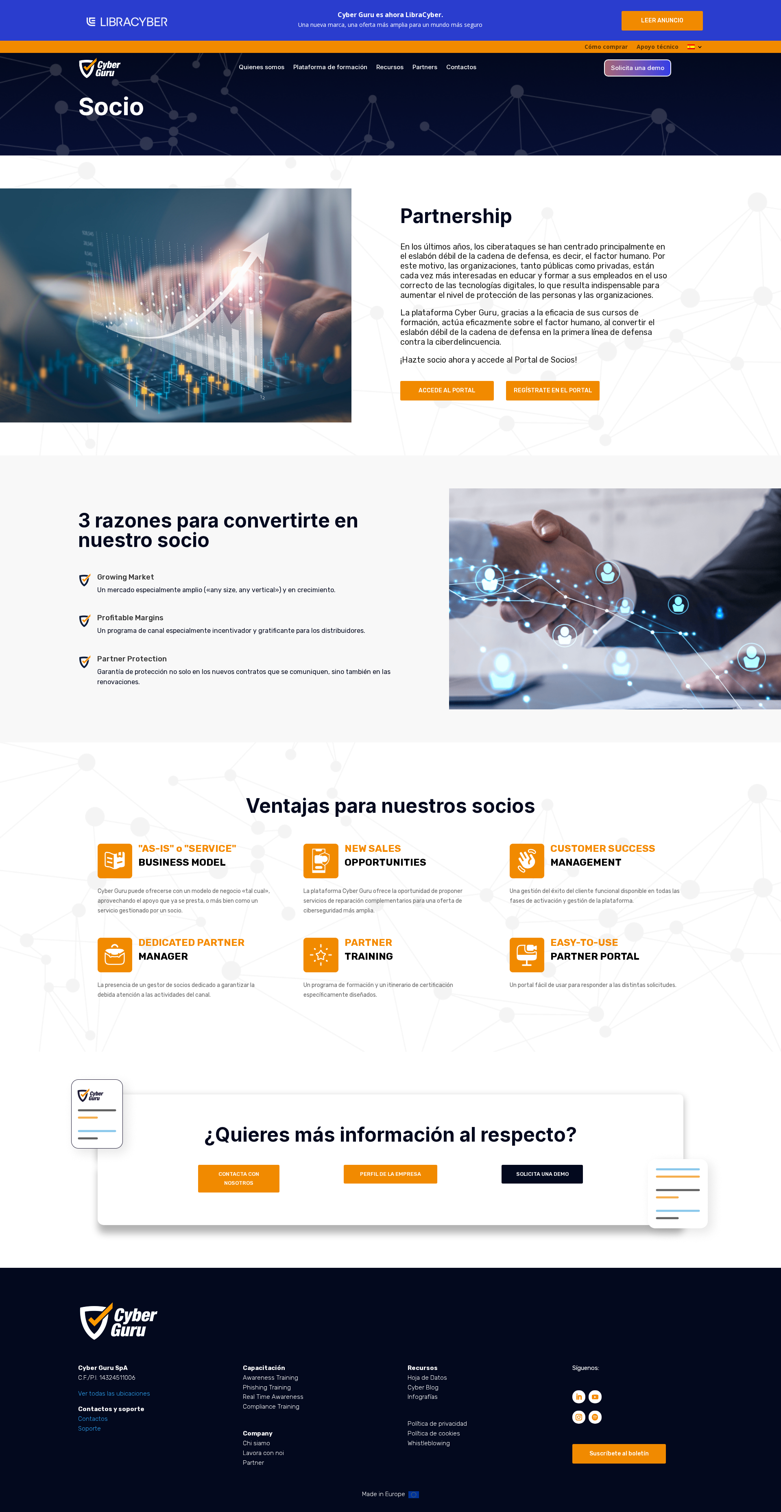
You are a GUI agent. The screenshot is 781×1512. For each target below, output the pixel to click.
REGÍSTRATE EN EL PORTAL (553, 390)
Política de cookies (434, 1433)
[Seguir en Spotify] (595, 1417)
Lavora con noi (263, 1453)
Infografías (423, 1396)
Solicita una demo (637, 68)
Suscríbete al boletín (619, 1453)
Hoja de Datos (427, 1377)
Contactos (461, 67)
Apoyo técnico (657, 47)
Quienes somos (261, 67)
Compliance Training (271, 1406)
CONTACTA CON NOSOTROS (238, 1178)
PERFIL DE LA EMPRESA (390, 1174)
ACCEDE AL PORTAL (447, 390)
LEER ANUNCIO (662, 20)
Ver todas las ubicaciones (114, 1393)
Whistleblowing (429, 1443)
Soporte (89, 1428)
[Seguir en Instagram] (578, 1417)
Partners (424, 67)
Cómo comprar (606, 47)
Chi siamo (256, 1443)
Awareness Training (270, 1377)
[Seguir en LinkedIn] (578, 1396)
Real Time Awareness (273, 1396)
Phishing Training (267, 1387)
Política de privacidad (437, 1423)
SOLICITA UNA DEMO (542, 1174)
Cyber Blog (423, 1387)
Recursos (390, 67)
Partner (253, 1462)
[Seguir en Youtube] (595, 1396)
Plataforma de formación (330, 67)
